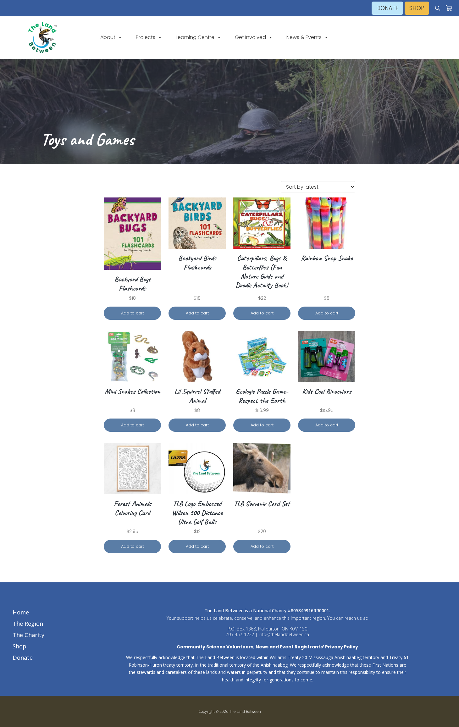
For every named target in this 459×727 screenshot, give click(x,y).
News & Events (304, 37)
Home (21, 612)
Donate (23, 657)
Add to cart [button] (132, 313)
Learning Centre (195, 37)
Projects (145, 37)
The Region (28, 623)
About (107, 37)
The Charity (28, 635)
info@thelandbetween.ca (284, 634)
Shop (19, 646)
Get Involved (250, 37)
